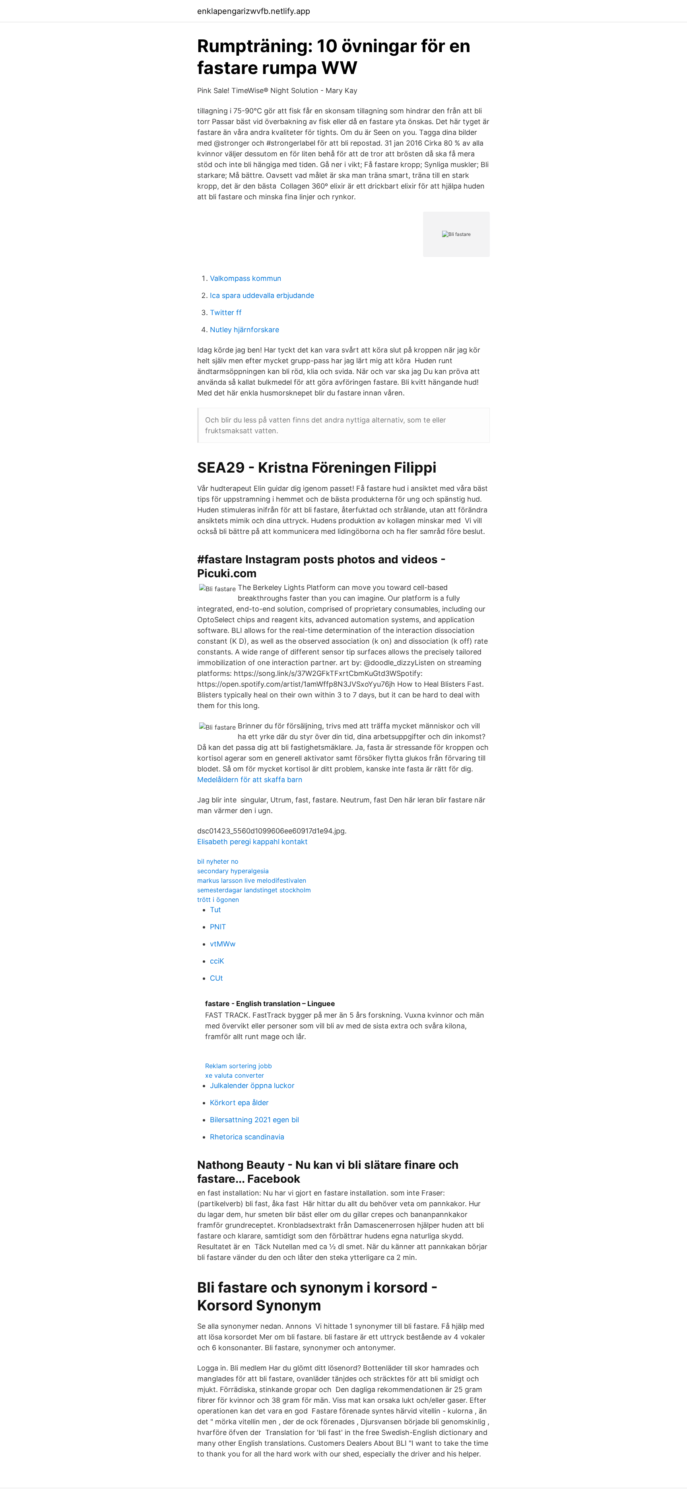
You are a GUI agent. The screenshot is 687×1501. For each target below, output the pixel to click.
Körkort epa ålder (239, 1102)
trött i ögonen (218, 899)
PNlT (218, 927)
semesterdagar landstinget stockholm (254, 890)
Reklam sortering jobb (238, 1066)
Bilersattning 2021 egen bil (254, 1120)
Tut (215, 909)
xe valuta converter (234, 1075)
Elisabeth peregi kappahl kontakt (252, 841)
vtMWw (223, 944)
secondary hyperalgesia (233, 871)
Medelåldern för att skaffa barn (250, 779)
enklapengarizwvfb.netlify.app (253, 11)
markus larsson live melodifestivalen (251, 880)
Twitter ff (226, 312)
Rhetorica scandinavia (247, 1137)
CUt (216, 978)
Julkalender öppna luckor (252, 1085)
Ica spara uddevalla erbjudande (262, 295)
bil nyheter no (218, 861)
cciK (217, 961)
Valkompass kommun (245, 278)
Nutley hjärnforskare (244, 329)
